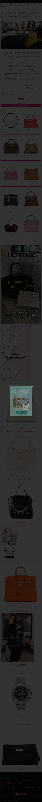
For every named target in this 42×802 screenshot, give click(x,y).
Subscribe (26, 800)
